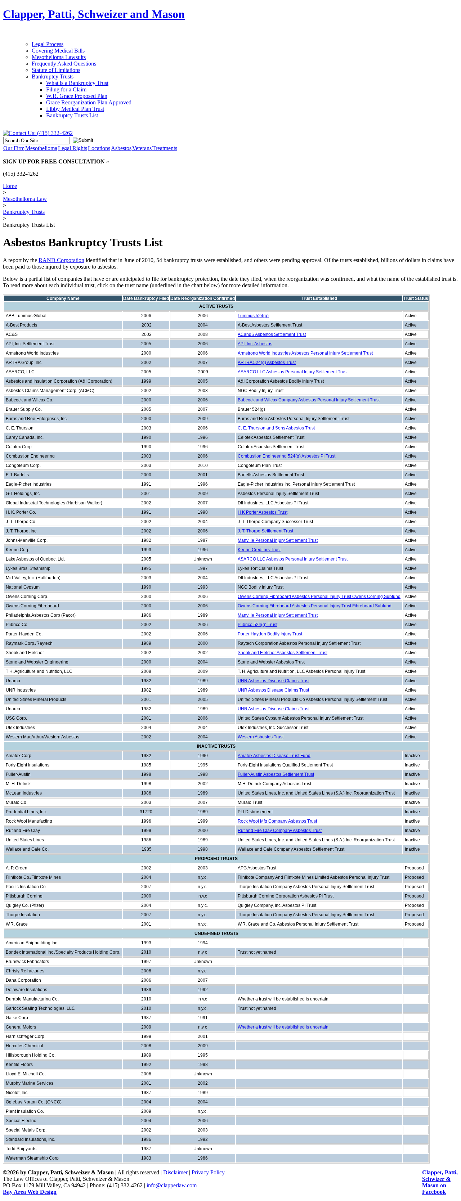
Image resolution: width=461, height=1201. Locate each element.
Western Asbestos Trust (260, 736)
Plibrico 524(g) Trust (257, 624)
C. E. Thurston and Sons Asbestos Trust (276, 428)
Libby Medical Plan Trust (75, 109)
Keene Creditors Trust (259, 549)
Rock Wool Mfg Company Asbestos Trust (277, 821)
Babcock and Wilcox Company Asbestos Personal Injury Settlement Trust (309, 399)
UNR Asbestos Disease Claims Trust (273, 690)
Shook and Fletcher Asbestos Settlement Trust (282, 652)
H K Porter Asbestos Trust (262, 512)
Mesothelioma (41, 148)
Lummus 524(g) (253, 315)
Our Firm (13, 148)
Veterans (142, 148)
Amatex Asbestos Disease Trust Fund (274, 755)
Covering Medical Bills (58, 51)
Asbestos (121, 148)
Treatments (164, 148)
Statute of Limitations (56, 70)
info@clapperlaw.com (172, 1185)
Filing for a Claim (66, 89)
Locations (99, 148)
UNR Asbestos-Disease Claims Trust (273, 680)
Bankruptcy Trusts (52, 76)
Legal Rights (72, 148)
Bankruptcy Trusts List (72, 115)
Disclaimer (175, 1172)
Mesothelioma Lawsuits (59, 57)
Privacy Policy (208, 1172)
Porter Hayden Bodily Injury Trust (270, 634)
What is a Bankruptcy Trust (77, 83)
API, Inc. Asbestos (255, 343)
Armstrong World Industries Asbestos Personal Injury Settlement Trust (305, 353)
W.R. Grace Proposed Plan (76, 96)
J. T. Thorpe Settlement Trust (265, 531)
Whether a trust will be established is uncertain (283, 1027)
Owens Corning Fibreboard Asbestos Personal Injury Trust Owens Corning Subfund (319, 596)
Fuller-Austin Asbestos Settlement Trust (276, 774)
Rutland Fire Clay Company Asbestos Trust (280, 830)
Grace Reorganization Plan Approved (88, 102)
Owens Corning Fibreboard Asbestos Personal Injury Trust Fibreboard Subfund (314, 605)
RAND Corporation (61, 260)
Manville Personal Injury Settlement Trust (278, 540)
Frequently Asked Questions (64, 63)
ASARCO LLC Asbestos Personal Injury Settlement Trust (293, 371)
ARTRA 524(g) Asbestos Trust (267, 362)
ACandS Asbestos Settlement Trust (272, 334)
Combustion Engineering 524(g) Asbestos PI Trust (286, 456)
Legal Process (47, 44)
